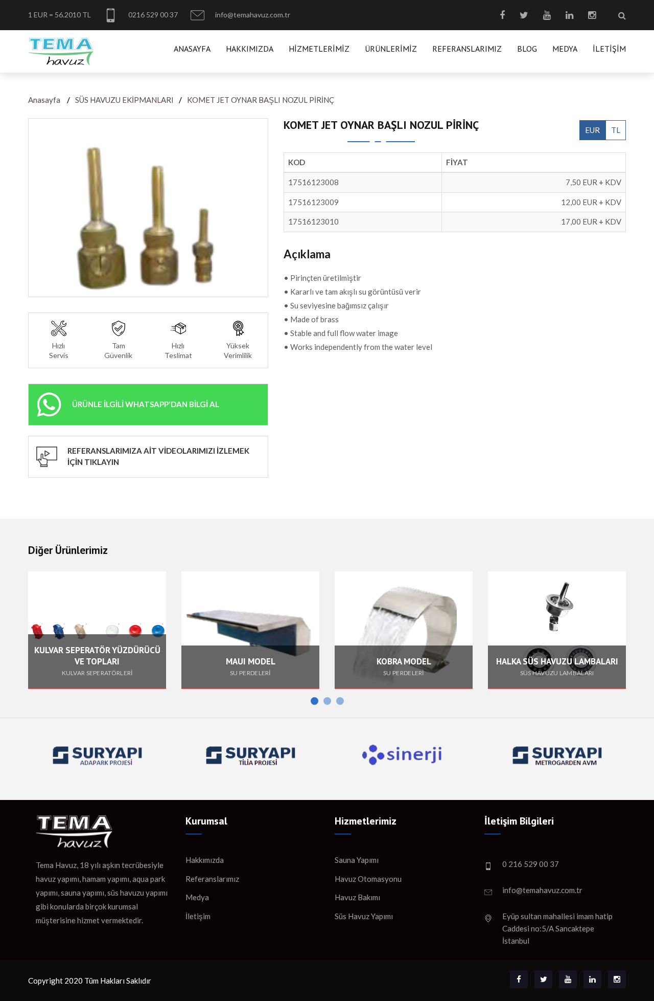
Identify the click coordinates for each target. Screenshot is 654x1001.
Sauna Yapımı (357, 859)
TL (615, 130)
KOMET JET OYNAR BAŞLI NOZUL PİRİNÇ (260, 99)
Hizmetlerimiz (319, 48)
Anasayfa (192, 48)
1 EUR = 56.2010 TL (59, 14)
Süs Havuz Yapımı (364, 916)
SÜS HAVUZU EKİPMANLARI (124, 99)
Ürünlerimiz (391, 48)
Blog (527, 48)
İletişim (609, 48)
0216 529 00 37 (152, 14)
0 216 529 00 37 (530, 864)
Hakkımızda (249, 48)
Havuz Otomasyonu (368, 878)
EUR (592, 130)
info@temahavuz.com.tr (252, 14)
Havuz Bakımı (357, 897)
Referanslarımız (467, 48)
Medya (564, 48)
